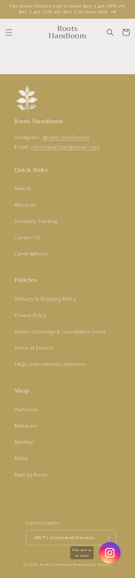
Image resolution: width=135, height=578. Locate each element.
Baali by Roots (30, 475)
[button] (9, 32)
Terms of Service (33, 348)
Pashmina (25, 410)
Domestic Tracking (36, 221)
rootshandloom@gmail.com (65, 147)
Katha (21, 458)
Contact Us (27, 238)
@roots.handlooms (66, 137)
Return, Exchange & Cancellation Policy (60, 332)
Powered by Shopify (92, 565)
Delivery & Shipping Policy (45, 299)
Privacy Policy (30, 315)
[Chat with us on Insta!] (110, 553)
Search (22, 189)
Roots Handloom (56, 565)
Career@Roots (30, 254)
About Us (25, 205)
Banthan (24, 442)
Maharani (25, 426)
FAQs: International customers (49, 364)
